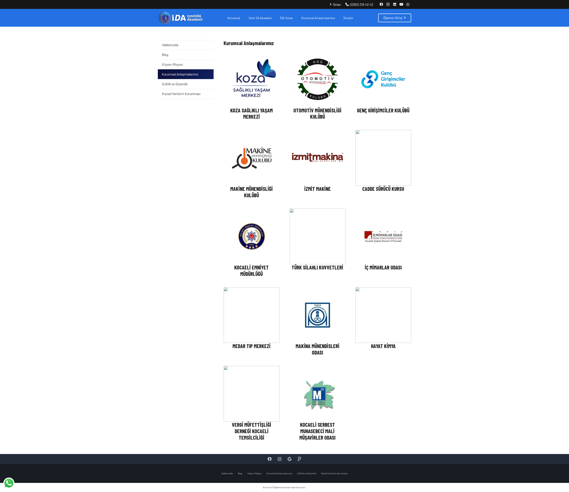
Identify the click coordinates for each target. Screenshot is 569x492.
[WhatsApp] (408, 4)
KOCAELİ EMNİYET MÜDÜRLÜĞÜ (251, 270)
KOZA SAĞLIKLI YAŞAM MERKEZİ (251, 113)
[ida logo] (180, 17)
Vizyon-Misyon (172, 64)
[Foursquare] (300, 459)
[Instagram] (388, 4)
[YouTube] (401, 4)
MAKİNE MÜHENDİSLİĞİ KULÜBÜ (251, 191)
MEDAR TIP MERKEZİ (251, 346)
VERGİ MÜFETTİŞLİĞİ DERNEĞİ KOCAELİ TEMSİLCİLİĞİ (251, 431)
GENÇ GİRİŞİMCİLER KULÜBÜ (383, 110)
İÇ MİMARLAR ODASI (383, 267)
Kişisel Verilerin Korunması (181, 94)
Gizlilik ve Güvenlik (175, 84)
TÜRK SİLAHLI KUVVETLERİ (317, 267)
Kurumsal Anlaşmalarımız (180, 74)
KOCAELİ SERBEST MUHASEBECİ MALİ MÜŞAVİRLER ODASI (317, 431)
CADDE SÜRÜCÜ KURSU (383, 188)
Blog (165, 55)
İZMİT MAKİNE (317, 188)
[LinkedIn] (394, 4)
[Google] (289, 459)
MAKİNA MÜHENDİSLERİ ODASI (317, 349)
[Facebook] (381, 4)
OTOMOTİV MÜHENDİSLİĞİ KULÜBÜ (317, 113)
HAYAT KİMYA (383, 346)
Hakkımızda (170, 45)
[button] (243, 18)
